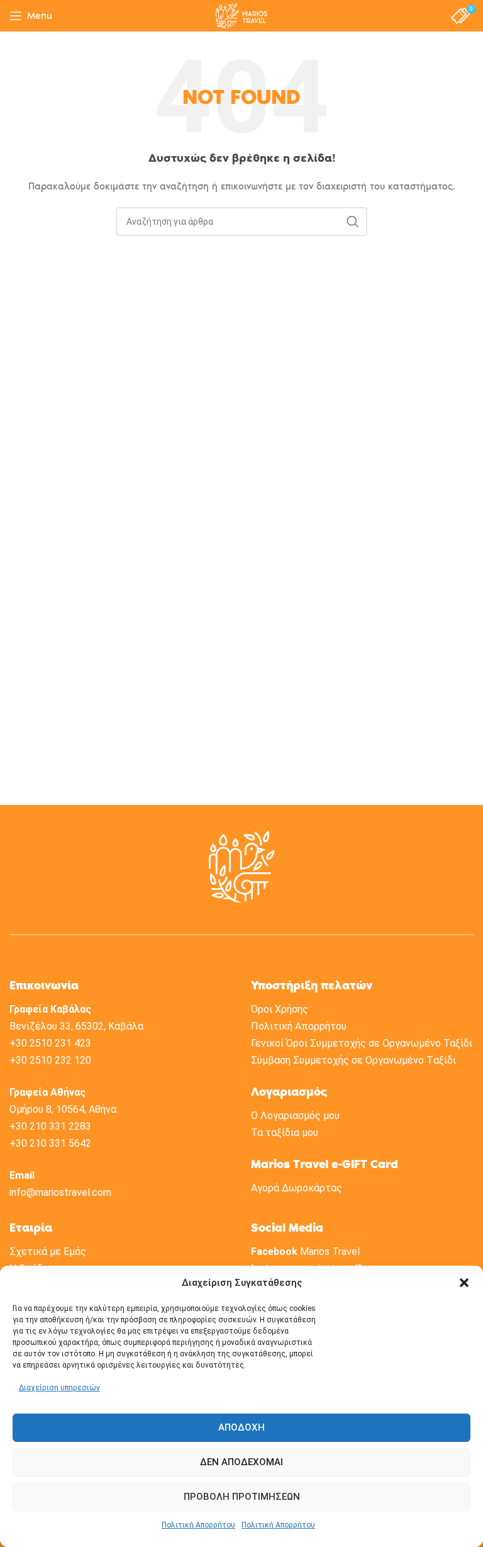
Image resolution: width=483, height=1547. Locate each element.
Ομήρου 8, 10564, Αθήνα (62, 1109)
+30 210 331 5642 (50, 1143)
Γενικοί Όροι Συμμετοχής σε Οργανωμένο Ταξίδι (361, 1043)
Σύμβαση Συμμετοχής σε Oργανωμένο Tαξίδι (353, 1060)
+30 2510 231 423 (50, 1043)
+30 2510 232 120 (50, 1060)
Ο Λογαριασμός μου (295, 1116)
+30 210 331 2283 (50, 1126)
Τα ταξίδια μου (284, 1133)
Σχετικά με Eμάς (47, 1251)
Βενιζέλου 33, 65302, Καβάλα (76, 1026)
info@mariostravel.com (60, 1192)
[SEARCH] (352, 221)
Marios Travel (330, 1251)
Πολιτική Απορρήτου (198, 1525)
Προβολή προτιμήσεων (242, 1496)
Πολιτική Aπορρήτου (299, 1026)
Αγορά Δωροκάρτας (296, 1188)
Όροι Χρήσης (279, 1009)
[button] (464, 1282)
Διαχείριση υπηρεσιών (59, 1387)
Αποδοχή (241, 1427)
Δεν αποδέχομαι (241, 1462)
